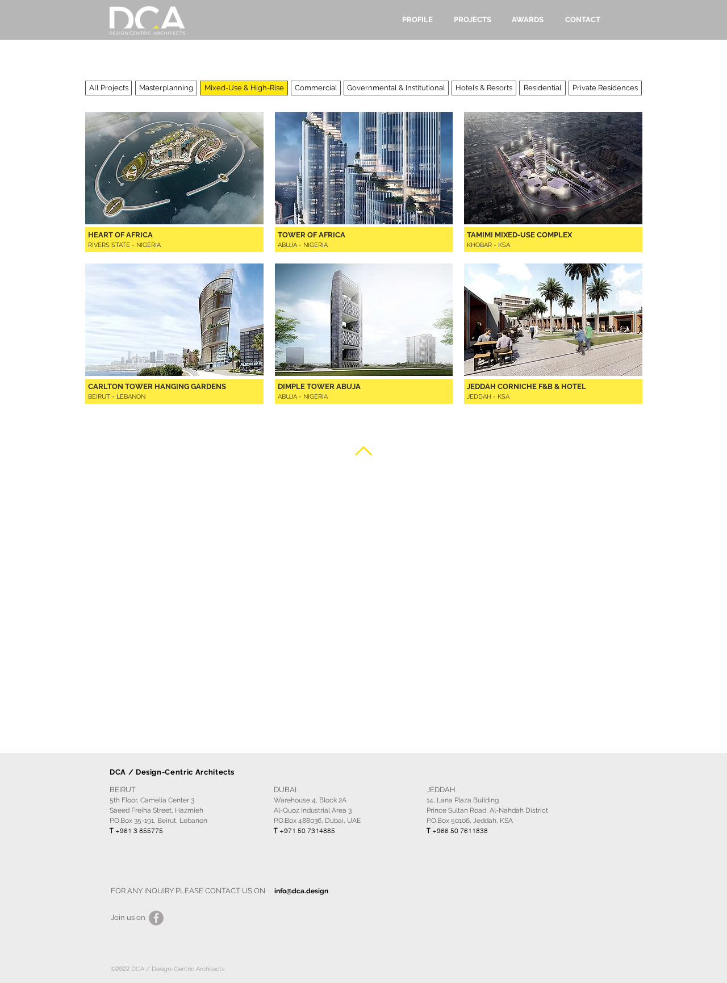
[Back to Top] (363, 451)
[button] (244, 88)
